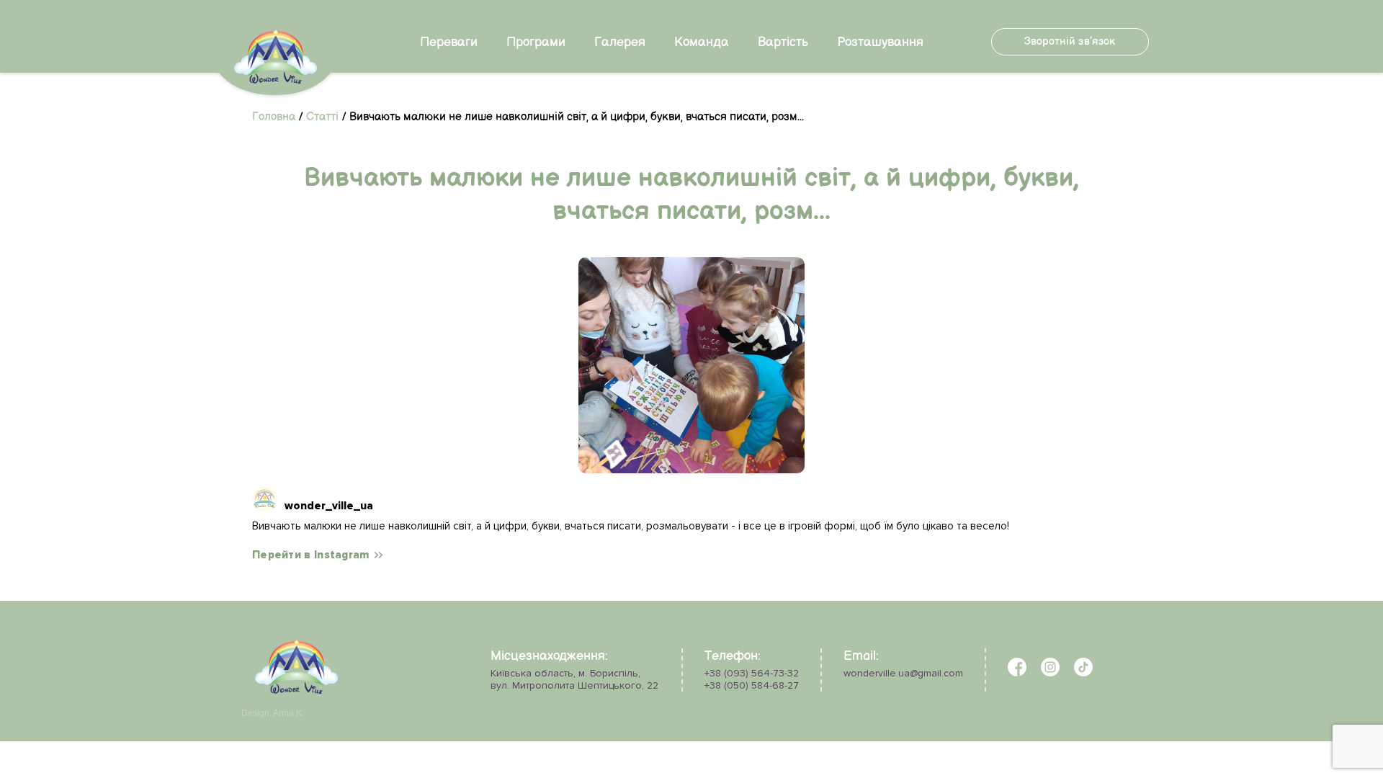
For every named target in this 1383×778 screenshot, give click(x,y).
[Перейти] (691, 365)
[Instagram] (1050, 673)
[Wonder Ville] (296, 690)
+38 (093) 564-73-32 (751, 673)
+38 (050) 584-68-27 (751, 685)
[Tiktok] (1083, 673)
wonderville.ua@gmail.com (903, 673)
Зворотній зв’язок (1070, 41)
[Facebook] (1017, 673)
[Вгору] (48, 722)
